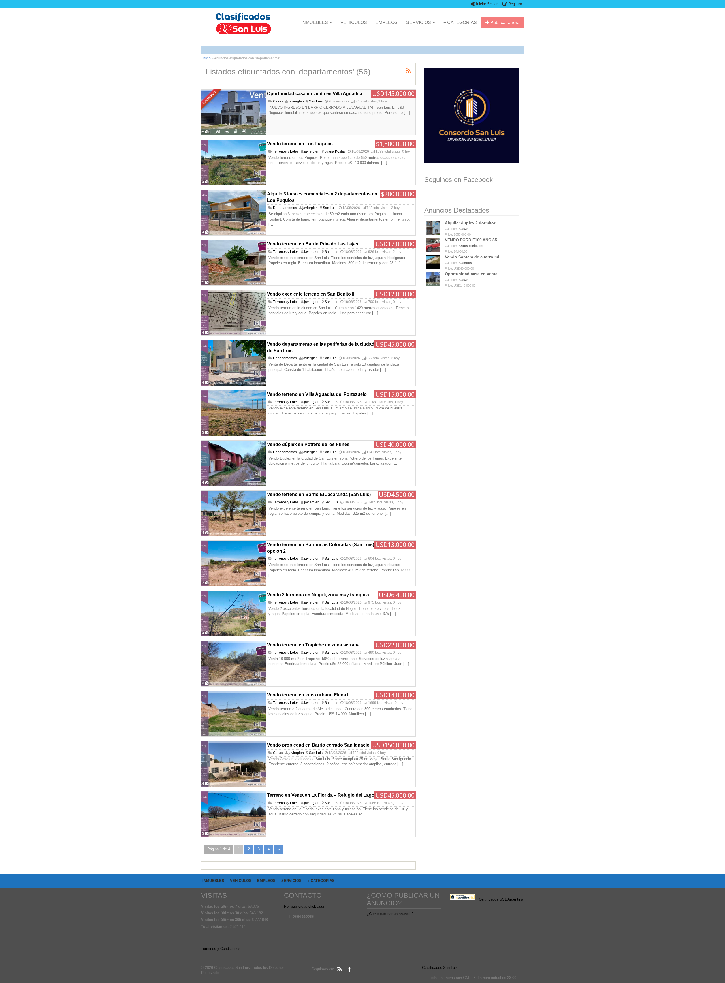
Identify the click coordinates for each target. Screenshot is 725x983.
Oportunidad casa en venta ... (473, 274)
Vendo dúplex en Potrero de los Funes (308, 444)
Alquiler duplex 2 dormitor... (471, 223)
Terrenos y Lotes (285, 151)
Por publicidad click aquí (304, 906)
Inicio (206, 58)
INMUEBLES (315, 22)
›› (279, 849)
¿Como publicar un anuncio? (390, 914)
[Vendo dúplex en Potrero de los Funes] (233, 463)
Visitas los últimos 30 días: (225, 913)
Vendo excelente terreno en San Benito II (310, 294)
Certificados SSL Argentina (501, 899)
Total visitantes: (215, 926)
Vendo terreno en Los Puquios (300, 143)
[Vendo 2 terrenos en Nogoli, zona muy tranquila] (233, 613)
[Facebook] (349, 969)
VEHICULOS (353, 22)
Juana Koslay (335, 151)
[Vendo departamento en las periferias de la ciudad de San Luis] (233, 363)
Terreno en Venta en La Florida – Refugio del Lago (320, 795)
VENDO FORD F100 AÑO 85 (471, 240)
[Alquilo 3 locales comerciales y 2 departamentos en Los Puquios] (233, 212)
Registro (514, 4)
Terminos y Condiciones (220, 948)
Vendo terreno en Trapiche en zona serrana (313, 644)
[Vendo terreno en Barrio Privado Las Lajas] (233, 262)
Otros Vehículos (471, 245)
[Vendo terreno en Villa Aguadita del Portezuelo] (233, 413)
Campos (465, 262)
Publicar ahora (504, 22)
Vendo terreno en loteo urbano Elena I (307, 695)
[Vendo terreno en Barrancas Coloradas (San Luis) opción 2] (233, 563)
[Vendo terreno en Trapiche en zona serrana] (233, 663)
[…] (407, 112)
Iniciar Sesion (486, 4)
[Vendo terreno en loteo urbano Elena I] (233, 713)
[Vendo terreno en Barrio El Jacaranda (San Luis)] (233, 513)
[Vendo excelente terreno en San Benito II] (233, 312)
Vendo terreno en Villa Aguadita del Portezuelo (317, 394)
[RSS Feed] (339, 969)
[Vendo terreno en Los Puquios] (233, 162)
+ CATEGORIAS (460, 22)
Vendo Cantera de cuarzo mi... (473, 257)
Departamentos (285, 208)
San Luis (316, 101)
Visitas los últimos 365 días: (226, 920)
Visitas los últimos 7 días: (224, 906)
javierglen (296, 101)
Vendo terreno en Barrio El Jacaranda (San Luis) (319, 494)
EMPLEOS (387, 22)
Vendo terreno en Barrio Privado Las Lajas (312, 244)
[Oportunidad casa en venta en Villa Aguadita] (233, 112)
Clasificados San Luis (440, 967)
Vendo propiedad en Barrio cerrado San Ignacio (318, 745)
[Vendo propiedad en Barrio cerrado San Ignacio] (233, 764)
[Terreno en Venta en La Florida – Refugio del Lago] (233, 814)
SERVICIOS (419, 22)
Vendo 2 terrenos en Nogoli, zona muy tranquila (318, 594)
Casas (278, 101)
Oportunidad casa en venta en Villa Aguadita (314, 93)
